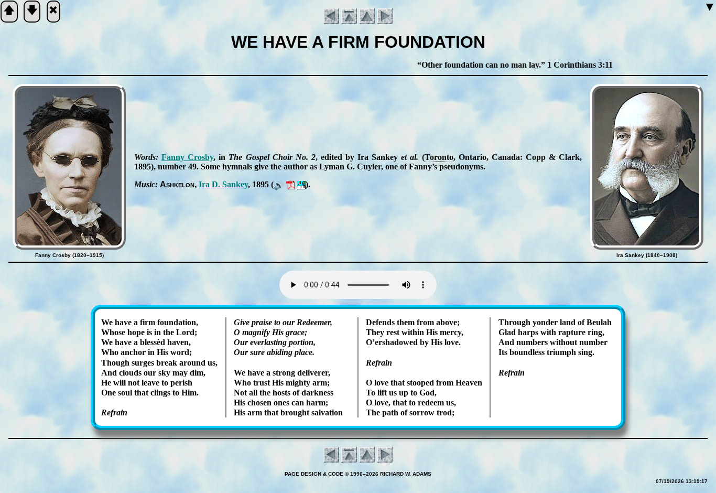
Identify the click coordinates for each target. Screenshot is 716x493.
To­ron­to (439, 157)
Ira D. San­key (223, 184)
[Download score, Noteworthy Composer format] (301, 184)
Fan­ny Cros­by (187, 157)
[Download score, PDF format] (290, 184)
